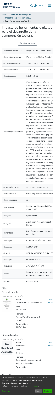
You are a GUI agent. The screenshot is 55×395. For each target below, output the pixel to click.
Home (5, 14)
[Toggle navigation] (49, 5)
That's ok (48, 391)
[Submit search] (31, 5)
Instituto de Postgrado (21, 14)
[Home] (11, 6)
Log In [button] (40, 5)
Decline (38, 391)
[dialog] (27, 385)
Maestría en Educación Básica (18, 17)
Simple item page (27, 43)
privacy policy (33, 386)
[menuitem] (35, 5)
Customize (6, 391)
